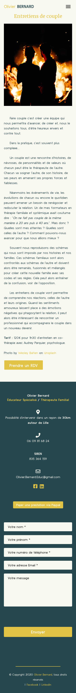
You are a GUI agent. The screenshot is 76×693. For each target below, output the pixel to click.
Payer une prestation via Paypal (38, 505)
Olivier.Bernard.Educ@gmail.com (38, 477)
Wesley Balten (28, 353)
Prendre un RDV (23, 365)
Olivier (19, 6)
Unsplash (50, 353)
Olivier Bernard (43, 674)
